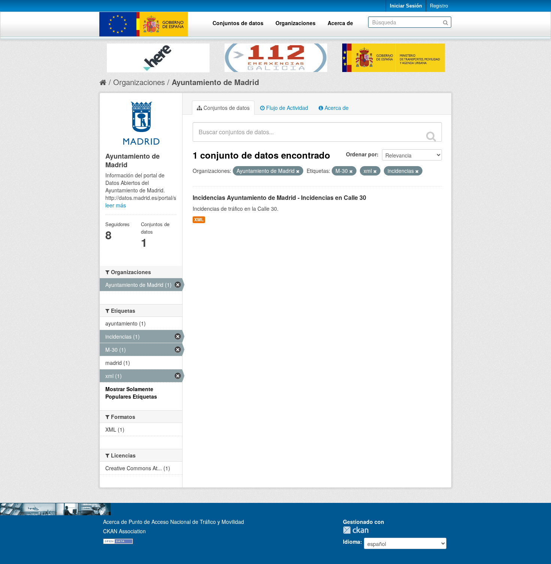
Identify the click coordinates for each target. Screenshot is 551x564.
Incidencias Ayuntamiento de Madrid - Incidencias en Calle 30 (279, 197)
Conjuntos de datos (238, 23)
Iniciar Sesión (406, 6)
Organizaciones (296, 23)
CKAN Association (124, 531)
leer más (115, 205)
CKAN (357, 530)
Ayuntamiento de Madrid (215, 81)
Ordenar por (361, 154)
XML (199, 219)
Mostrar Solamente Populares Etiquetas (131, 392)
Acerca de (340, 23)
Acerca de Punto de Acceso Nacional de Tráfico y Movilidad (173, 521)
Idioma (351, 541)
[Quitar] (297, 171)
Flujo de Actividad (286, 107)
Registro (439, 6)
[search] (431, 136)
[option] (158, 56)
